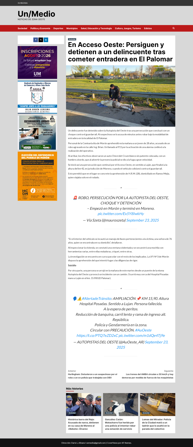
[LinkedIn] (46, 40)
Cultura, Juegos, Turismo (128, 28)
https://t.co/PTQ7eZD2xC (97, 335)
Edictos (148, 28)
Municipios (72, 28)
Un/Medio (36, 13)
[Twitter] (40, 40)
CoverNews (112, 442)
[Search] (173, 28)
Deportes (58, 28)
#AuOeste (143, 330)
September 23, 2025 (142, 220)
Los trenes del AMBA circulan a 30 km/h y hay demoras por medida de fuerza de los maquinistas (147, 374)
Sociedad (22, 28)
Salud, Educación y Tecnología (96, 28)
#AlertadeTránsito (96, 298)
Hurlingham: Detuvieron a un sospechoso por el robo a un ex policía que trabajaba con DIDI (92, 374)
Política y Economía (40, 28)
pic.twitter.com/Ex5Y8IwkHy (121, 213)
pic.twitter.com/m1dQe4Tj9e (141, 335)
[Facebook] (35, 40)
